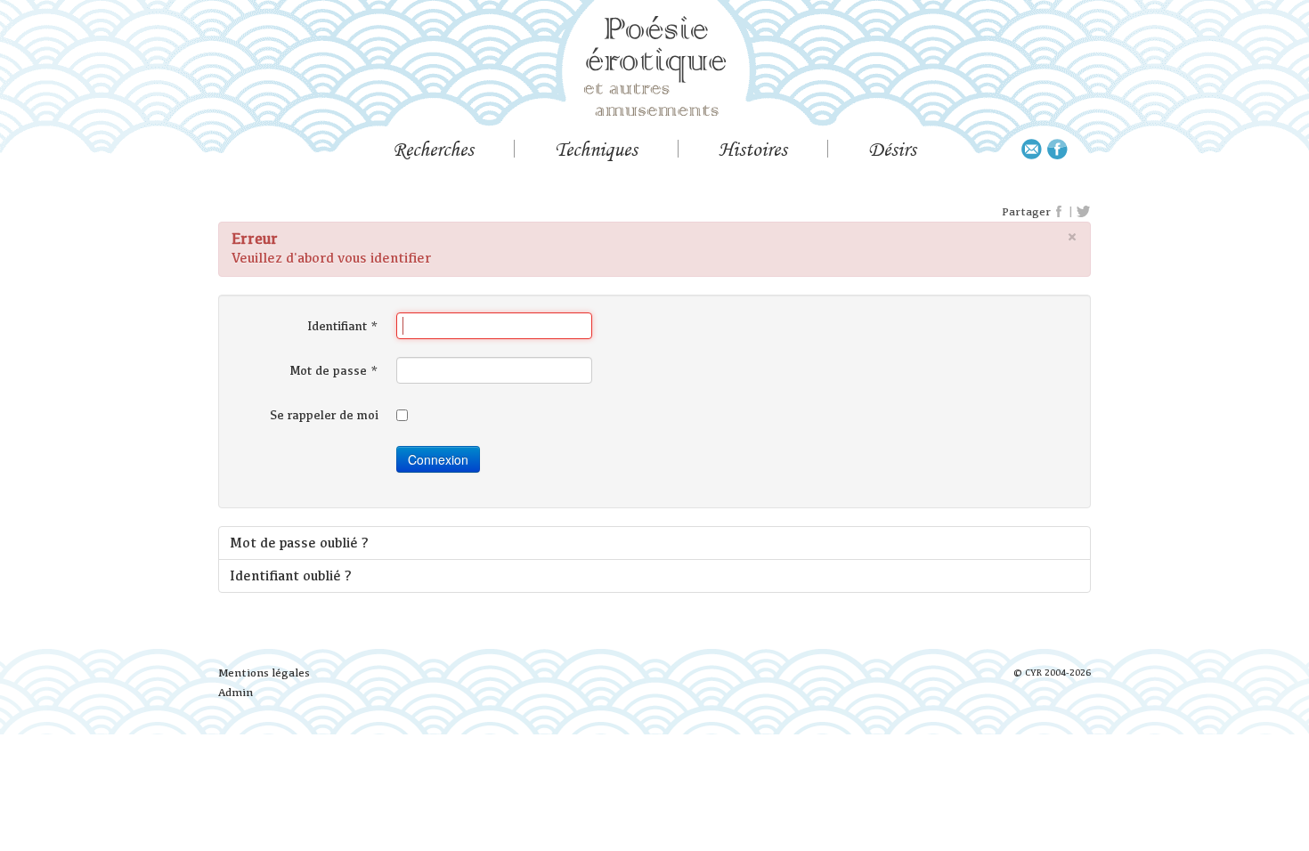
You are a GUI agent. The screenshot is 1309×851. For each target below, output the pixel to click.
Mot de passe (334, 370)
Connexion (438, 459)
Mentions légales (264, 672)
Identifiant (342, 326)
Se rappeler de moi (324, 415)
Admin (235, 692)
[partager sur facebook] (1059, 212)
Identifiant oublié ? (291, 575)
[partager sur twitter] (1083, 212)
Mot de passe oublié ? (299, 542)
